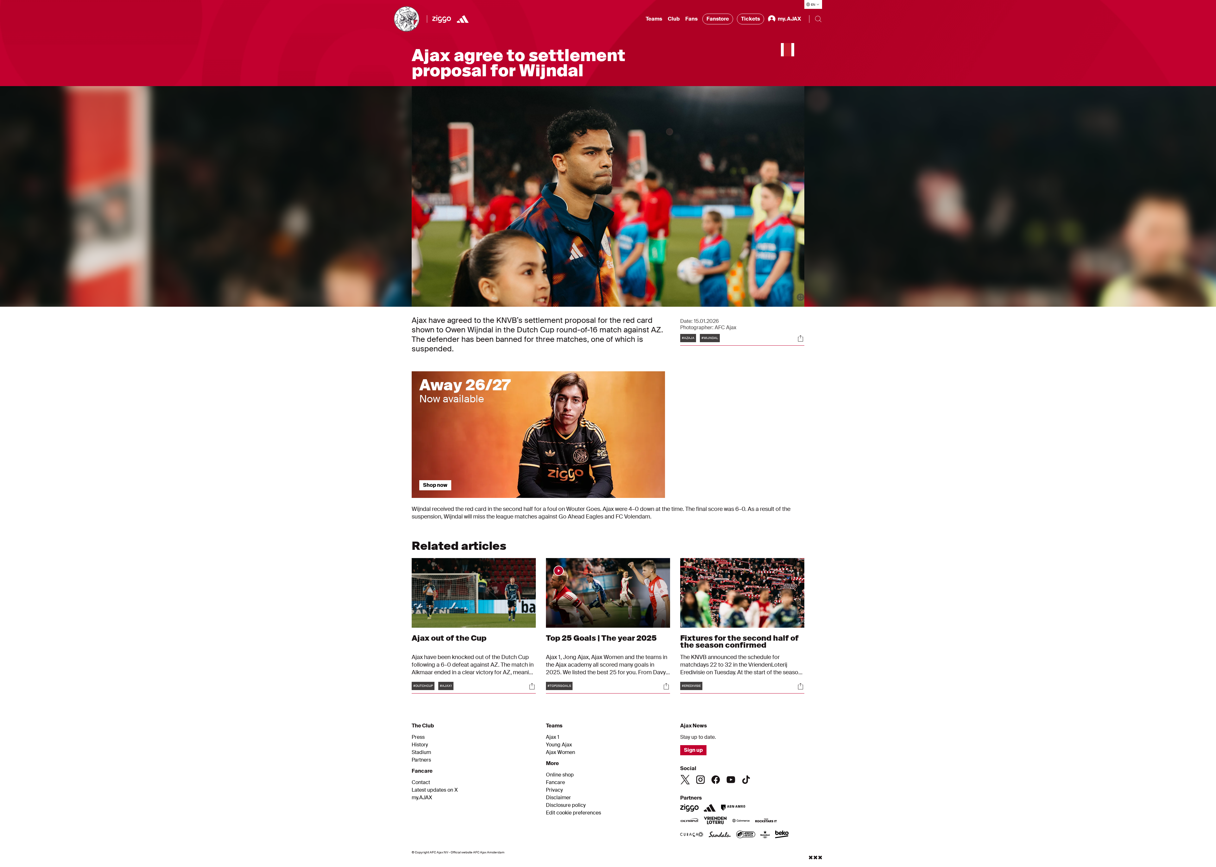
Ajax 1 (552, 737)
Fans (691, 19)
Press (418, 737)
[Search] (818, 19)
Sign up (693, 750)
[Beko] (782, 835)
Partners (421, 760)
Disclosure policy (566, 805)
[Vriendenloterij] (715, 821)
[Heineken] (765, 835)
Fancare (555, 782)
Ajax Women (560, 752)
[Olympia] (689, 821)
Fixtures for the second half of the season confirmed (739, 641)
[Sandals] (719, 835)
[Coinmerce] (741, 821)
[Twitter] (685, 780)
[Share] (800, 338)
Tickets (750, 19)
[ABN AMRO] (733, 808)
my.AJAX (422, 798)
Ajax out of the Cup (449, 638)
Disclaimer (558, 798)
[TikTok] (746, 780)
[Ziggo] (441, 19)
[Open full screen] (800, 297)
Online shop (560, 775)
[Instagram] (700, 780)
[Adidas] (463, 19)
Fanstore (717, 19)
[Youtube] (731, 780)
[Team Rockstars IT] (766, 821)
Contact (421, 782)
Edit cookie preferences (573, 813)
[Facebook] (716, 780)
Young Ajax (559, 745)
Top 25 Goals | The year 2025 (601, 638)
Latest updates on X (435, 790)
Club (674, 19)
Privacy (554, 790)
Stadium (421, 752)
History (420, 745)
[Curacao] (691, 835)
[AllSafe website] (745, 835)
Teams (654, 19)
